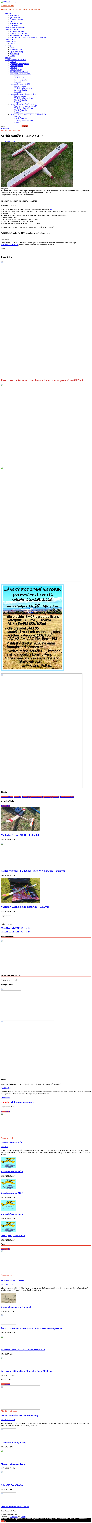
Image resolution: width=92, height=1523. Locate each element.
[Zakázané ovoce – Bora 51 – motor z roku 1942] (8, 1345)
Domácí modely (7, 797)
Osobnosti (26, 797)
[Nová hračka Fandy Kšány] (8, 1438)
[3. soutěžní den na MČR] (8, 1167)
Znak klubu (14, 25)
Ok (3, 1521)
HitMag (23, 1517)
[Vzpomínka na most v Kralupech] (8, 1303)
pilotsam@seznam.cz (22, 1101)
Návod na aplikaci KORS (19, 72)
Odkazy (8, 58)
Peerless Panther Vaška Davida (15, 1506)
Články (12, 56)
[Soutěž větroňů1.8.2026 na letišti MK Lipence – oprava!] (20, 866)
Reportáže (13, 68)
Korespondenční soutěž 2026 (15, 60)
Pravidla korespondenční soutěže (26, 106)
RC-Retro (48, 797)
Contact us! (5, 1098)
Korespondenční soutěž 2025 (20, 74)
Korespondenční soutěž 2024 (20, 84)
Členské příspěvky (16, 19)
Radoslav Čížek (37, 797)
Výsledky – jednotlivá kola (23, 120)
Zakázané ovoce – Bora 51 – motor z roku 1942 (23, 1349)
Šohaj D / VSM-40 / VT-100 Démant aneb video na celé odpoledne (31, 1328)
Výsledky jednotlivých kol (19, 64)
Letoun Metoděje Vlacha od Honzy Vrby (19, 1415)
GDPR (12, 21)
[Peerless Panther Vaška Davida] (8, 1502)
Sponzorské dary (16, 23)
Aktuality (4, 130)
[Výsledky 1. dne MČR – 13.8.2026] (20, 830)
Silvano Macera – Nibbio (12, 1280)
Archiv (12, 43)
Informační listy (10, 41)
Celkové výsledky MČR (12, 1142)
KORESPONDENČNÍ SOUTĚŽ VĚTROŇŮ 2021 (28, 114)
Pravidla (13, 62)
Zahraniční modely (67, 797)
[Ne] (5, 1521)
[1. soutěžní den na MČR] (8, 1210)
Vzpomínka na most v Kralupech (16, 1307)
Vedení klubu (14, 15)
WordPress (14, 1517)
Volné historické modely (18, 33)
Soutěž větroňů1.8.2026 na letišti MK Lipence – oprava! (33, 870)
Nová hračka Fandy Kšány (13, 1442)
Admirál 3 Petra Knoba (12, 1485)
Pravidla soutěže (20, 86)
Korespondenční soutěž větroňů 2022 (23, 104)
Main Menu (5, 128)
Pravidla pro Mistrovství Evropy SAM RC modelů (28, 37)
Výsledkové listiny (16, 52)
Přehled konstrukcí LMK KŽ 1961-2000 (16, 932)
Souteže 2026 (10, 39)
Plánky (12, 48)
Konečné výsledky (21, 80)
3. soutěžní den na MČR (12, 1171)
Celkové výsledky (16, 66)
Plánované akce (14, 130)
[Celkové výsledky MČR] (20, 1136)
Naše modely (14, 54)
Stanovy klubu (15, 17)
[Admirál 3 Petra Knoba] (8, 1481)
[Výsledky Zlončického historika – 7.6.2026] (20, 902)
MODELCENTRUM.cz (9, 245)
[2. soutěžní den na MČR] (8, 1189)
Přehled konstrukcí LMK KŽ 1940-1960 (16, 928)
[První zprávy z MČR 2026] (8, 1231)
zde (51, 209)
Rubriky (8, 46)
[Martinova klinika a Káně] (8, 1459)
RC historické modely (17, 31)
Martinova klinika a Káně (13, 1464)
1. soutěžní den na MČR (12, 1214)
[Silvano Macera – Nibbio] (20, 1273)
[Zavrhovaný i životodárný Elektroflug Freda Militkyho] (8, 1367)
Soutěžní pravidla (11, 29)
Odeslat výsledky (16, 70)
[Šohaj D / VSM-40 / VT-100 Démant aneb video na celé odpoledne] (8, 1324)
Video (56, 797)
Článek (3, 1275)
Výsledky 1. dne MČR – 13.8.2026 (20, 835)
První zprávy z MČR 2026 (13, 1235)
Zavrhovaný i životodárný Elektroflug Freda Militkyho (26, 1371)
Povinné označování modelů (15, 27)
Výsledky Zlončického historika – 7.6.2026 (25, 906)
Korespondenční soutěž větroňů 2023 (23, 94)
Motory (17, 797)
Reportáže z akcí (16, 50)
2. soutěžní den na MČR (12, 1193)
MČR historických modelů (19, 35)
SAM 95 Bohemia (7, 6)
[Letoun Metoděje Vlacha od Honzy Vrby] (20, 1409)
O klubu (8, 13)
